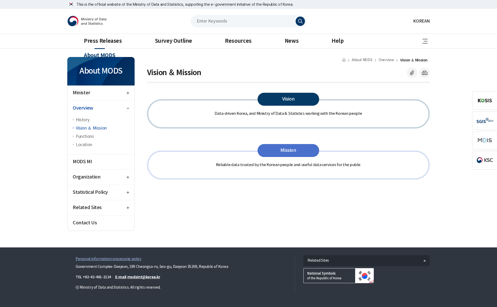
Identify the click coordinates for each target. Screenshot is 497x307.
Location (84, 144)
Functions (85, 136)
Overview (386, 60)
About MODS (99, 56)
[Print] (424, 73)
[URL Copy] (412, 73)
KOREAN (421, 21)
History (82, 120)
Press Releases (103, 41)
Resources (238, 41)
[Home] (343, 59)
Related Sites (316, 259)
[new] (338, 275)
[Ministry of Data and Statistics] (87, 21)
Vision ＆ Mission (91, 128)
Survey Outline (173, 41)
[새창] (484, 100)
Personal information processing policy (108, 259)
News (291, 41)
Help (337, 41)
